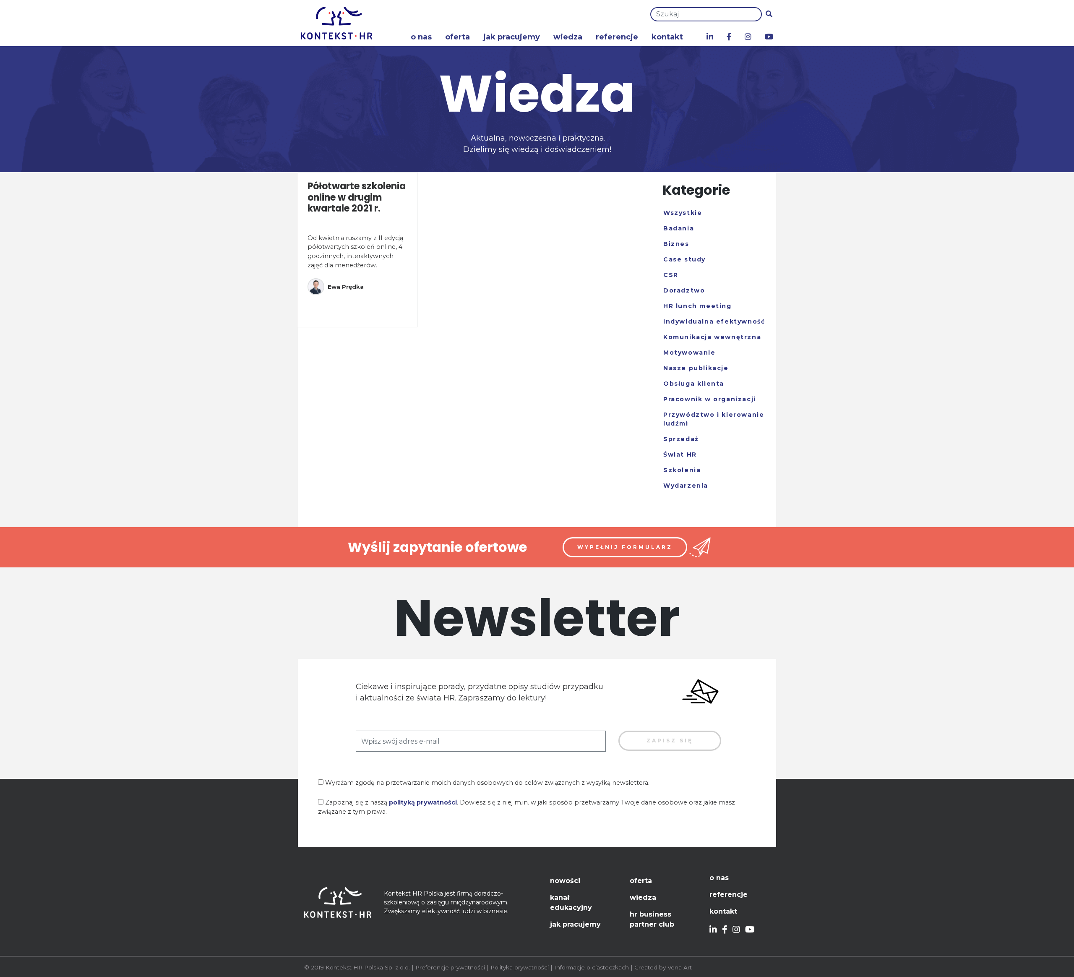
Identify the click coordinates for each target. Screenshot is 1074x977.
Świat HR (680, 454)
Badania (678, 228)
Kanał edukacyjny (571, 902)
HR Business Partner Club (652, 919)
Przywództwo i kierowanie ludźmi (713, 419)
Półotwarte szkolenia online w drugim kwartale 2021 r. (357, 197)
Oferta (457, 37)
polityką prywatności (423, 802)
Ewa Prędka (346, 286)
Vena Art (679, 967)
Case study (684, 259)
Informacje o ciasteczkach (591, 967)
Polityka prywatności (519, 967)
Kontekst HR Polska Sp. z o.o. (368, 967)
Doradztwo (684, 290)
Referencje (617, 37)
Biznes (676, 244)
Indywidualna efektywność (714, 321)
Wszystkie (682, 213)
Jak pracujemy (511, 37)
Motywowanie (689, 352)
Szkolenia (682, 470)
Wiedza (567, 37)
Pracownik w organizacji (709, 399)
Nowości (565, 881)
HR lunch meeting (697, 306)
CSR (670, 275)
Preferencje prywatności (450, 967)
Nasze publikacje (696, 368)
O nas (421, 37)
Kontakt (667, 37)
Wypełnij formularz (625, 547)
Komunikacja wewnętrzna (712, 337)
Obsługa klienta (693, 383)
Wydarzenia (685, 485)
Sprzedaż (681, 439)
